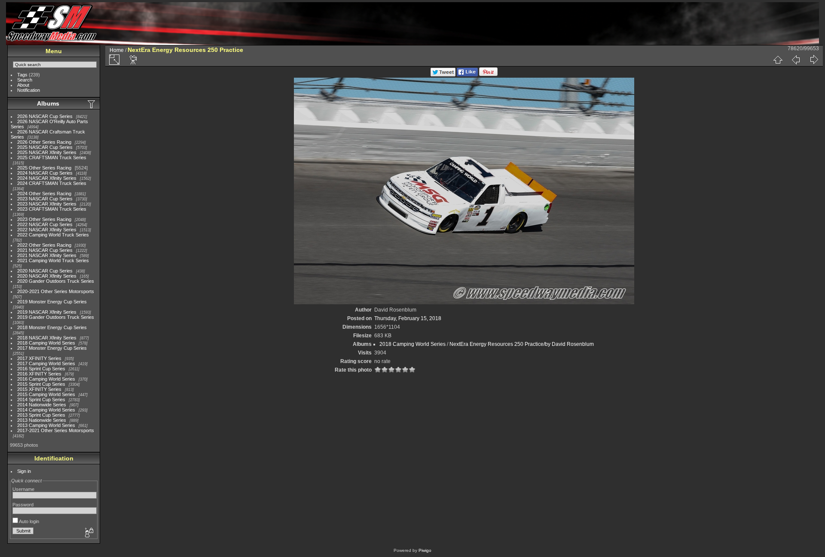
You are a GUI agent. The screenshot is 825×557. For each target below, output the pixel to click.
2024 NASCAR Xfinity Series (46, 178)
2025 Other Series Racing (44, 167)
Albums (48, 103)
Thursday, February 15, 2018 (407, 318)
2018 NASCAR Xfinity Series (46, 337)
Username (23, 489)
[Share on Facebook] (467, 75)
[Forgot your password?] (88, 533)
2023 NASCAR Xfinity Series (46, 203)
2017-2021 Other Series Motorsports (55, 430)
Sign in (24, 471)
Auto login (28, 521)
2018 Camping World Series (46, 342)
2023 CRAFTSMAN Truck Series (51, 209)
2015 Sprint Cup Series (41, 384)
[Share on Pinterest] (488, 75)
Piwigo (425, 550)
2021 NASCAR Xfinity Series (46, 255)
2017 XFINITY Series (39, 358)
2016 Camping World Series (46, 378)
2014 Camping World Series (46, 409)
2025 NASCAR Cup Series (45, 147)
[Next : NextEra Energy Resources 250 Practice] (814, 59)
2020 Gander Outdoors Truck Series (55, 281)
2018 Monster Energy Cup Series (52, 327)
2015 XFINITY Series (39, 389)
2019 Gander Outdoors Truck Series (55, 317)
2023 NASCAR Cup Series (45, 198)
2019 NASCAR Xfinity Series (46, 312)
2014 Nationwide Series (41, 404)
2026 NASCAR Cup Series (45, 116)
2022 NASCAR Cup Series (45, 224)
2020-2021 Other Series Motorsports (55, 291)
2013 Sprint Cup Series (41, 415)
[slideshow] (134, 59)
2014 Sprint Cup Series (41, 399)
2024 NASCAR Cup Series (45, 173)
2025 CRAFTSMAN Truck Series (51, 157)
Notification (28, 90)
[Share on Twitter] (443, 75)
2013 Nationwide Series (41, 420)
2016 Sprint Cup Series (41, 368)
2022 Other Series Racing (44, 245)
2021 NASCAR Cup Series (45, 250)
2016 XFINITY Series (39, 373)
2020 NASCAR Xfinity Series (46, 275)
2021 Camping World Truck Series (53, 260)
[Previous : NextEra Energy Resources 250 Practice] (796, 59)
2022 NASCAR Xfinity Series (46, 229)
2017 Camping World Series (46, 363)
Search (24, 79)
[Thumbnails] (778, 59)
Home (117, 50)
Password (23, 504)
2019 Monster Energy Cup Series (52, 301)
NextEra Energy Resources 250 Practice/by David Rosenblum (521, 344)
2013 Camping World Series (46, 425)
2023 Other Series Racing (44, 219)
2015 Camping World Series (46, 394)
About (23, 85)
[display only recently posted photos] (92, 103)
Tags (22, 74)
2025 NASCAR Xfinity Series (46, 152)
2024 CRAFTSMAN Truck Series (51, 183)
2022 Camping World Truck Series (53, 234)
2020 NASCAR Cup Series (45, 270)
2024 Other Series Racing (44, 193)
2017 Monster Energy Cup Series (52, 348)
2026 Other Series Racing (44, 142)
